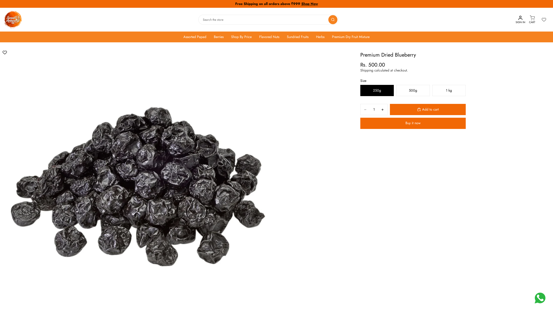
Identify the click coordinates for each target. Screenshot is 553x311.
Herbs (320, 36)
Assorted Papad (194, 36)
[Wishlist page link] (544, 19)
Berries (219, 36)
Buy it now (413, 123)
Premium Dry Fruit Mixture (351, 36)
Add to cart (430, 109)
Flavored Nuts (269, 36)
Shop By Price (241, 36)
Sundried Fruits (297, 36)
